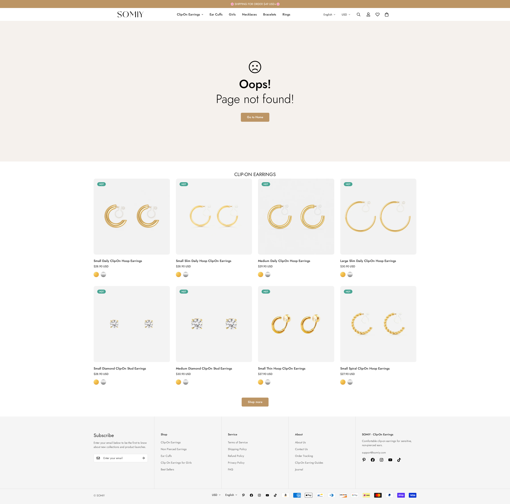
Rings (286, 14)
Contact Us (301, 449)
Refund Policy (236, 456)
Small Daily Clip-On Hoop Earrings (118, 261)
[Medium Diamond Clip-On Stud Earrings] (214, 324)
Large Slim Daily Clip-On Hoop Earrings (368, 261)
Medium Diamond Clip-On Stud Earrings (204, 368)
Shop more (255, 402)
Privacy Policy (236, 463)
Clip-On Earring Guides (309, 463)
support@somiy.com (374, 452)
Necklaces (249, 14)
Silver (103, 274)
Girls (232, 14)
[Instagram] (381, 460)
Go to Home (255, 117)
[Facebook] (373, 460)
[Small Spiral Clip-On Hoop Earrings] (378, 324)
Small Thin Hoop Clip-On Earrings (281, 368)
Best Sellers (167, 469)
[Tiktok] (399, 460)
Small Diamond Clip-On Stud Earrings (120, 368)
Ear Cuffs (216, 14)
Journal (299, 469)
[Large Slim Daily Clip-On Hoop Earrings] (378, 217)
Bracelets (269, 14)
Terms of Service (238, 442)
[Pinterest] (364, 460)
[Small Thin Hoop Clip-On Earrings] (296, 324)
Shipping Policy (237, 449)
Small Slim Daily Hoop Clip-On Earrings (203, 261)
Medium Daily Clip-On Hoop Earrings (284, 261)
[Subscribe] (143, 458)
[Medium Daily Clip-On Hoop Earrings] (296, 217)
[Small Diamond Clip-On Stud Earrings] (132, 324)
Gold (96, 274)
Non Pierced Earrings (174, 449)
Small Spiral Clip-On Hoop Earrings (365, 368)
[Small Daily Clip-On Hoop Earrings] (132, 217)
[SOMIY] (130, 14)
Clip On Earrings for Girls (176, 463)
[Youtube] (390, 460)
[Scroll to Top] (502, 482)
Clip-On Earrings (188, 14)
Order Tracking (304, 456)
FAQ (230, 469)
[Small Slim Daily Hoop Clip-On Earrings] (214, 217)
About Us (300, 442)
